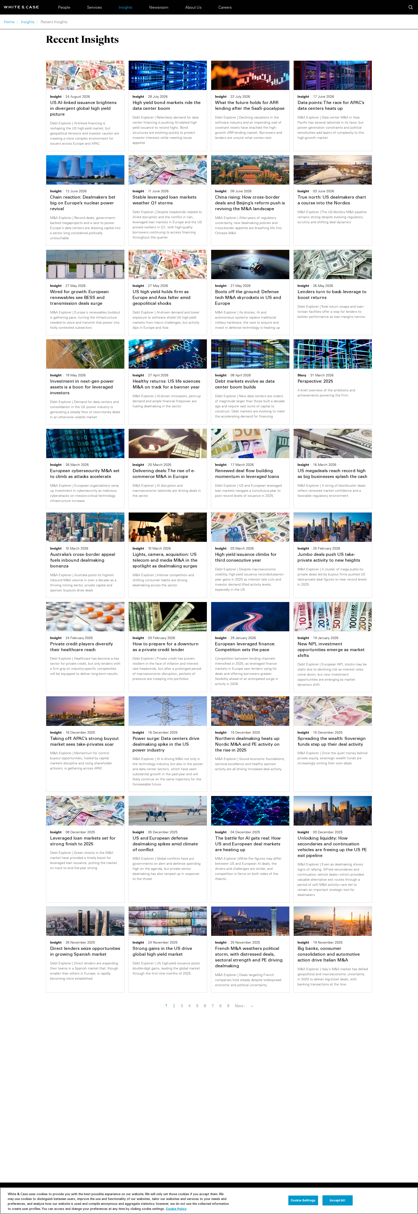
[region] (209, 1200)
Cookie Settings (303, 1200)
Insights (125, 7)
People (64, 7)
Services (94, 7)
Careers (225, 7)
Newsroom (158, 7)
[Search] (410, 7)
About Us (193, 7)
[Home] (21, 7)
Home (9, 21)
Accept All (337, 1200)
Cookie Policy (176, 1208)
